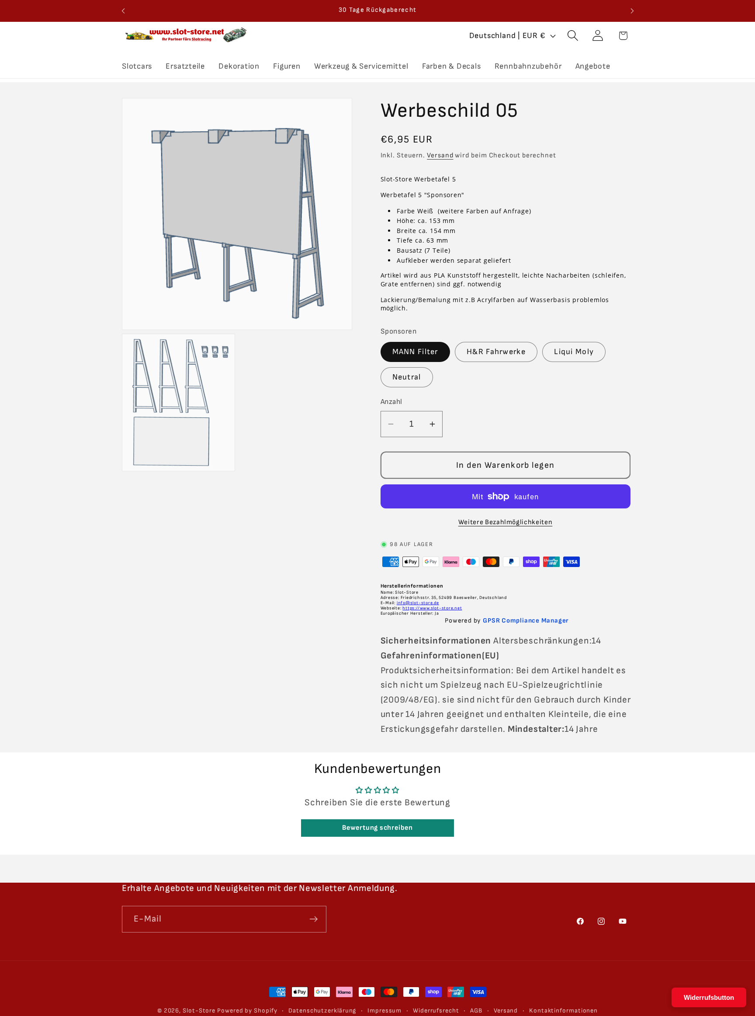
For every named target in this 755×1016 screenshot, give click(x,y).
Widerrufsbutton (709, 997)
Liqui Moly (574, 351)
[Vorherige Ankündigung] (123, 10)
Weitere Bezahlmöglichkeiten (505, 522)
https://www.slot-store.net (432, 608)
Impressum (384, 1010)
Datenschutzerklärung (322, 1010)
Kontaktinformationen (563, 1010)
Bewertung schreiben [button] (377, 828)
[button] (573, 35)
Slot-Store (199, 1010)
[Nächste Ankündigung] (632, 10)
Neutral (406, 377)
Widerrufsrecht (436, 1010)
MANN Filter (415, 351)
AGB (476, 1010)
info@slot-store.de (418, 602)
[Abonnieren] (313, 919)
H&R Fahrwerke (496, 351)
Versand (440, 155)
